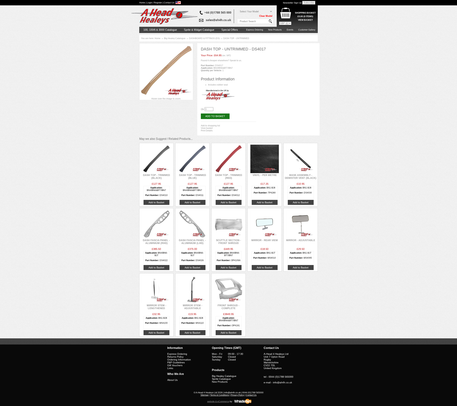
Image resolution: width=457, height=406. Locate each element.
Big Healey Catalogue (174, 38)
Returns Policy (175, 356)
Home (157, 38)
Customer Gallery (306, 30)
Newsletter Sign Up (292, 3)
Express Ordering (254, 30)
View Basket (305, 20)
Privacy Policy (237, 395)
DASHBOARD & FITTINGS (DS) (204, 38)
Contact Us (251, 395)
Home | (142, 2)
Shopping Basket (305, 13)
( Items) (305, 16)
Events (290, 30)
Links (170, 368)
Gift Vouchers (174, 365)
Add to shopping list (210, 125)
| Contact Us (168, 2)
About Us (172, 380)
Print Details (207, 130)
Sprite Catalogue (221, 378)
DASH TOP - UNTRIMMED (236, 38)
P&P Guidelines (176, 362)
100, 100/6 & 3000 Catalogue (160, 29)
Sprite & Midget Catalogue (199, 29)
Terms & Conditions (219, 395)
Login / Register (154, 2)
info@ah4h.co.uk (282, 382)
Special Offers (229, 29)
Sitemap (204, 395)
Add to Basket (215, 116)
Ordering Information (179, 359)
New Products (275, 30)
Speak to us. (236, 60)
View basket (207, 128)
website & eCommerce (218, 401)
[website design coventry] (243, 403)
